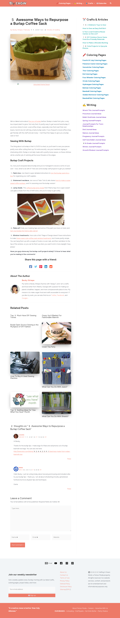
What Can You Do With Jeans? (54, 387)
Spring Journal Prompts (92, 121)
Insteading (70, 611)
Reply (69, 459)
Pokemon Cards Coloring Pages (95, 64)
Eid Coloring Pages (90, 74)
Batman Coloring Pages (92, 88)
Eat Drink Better (90, 611)
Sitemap (63, 589)
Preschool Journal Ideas (92, 114)
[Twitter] (35, 266)
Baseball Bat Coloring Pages (94, 98)
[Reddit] (51, 266)
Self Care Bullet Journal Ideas (94, 140)
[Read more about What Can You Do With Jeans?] (56, 368)
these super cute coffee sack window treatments (33, 238)
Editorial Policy (65, 584)
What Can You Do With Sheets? (55, 416)
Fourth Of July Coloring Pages (94, 60)
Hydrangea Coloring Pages (93, 84)
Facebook (60, 295)
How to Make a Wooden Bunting (95, 43)
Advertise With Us (101, 608)
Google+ (25, 298)
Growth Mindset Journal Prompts (96, 150)
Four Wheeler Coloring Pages (94, 77)
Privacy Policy (64, 581)
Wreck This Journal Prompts (94, 110)
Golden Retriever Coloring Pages (96, 95)
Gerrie (20, 468)
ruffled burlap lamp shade (35, 188)
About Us (63, 572)
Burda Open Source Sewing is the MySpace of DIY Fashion (24, 326)
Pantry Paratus (103, 611)
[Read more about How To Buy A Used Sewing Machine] (25, 362)
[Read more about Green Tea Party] (56, 333)
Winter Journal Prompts (92, 147)
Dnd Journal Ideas (90, 129)
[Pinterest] (40, 266)
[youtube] (56, 563)
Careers (91, 608)
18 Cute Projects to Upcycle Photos (95, 47)
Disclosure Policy (66, 586)
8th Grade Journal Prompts (94, 143)
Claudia (21, 435)
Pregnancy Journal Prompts (93, 136)
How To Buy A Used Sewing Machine (22, 377)
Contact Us (64, 575)
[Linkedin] (45, 266)
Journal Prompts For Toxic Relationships (93, 125)
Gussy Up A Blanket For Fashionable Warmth (52, 316)
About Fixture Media (79, 608)
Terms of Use (65, 578)
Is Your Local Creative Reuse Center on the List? (94, 33)
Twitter (53, 295)
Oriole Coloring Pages (91, 81)
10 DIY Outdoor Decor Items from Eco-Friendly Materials (95, 38)
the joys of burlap (35, 121)
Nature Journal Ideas (91, 133)
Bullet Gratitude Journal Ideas (94, 117)
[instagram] (67, 563)
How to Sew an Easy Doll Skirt (94, 28)
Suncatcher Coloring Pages (93, 67)
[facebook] (61, 563)
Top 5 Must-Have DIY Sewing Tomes (23, 316)
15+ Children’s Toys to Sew (94, 25)
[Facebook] (30, 266)
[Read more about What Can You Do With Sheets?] (56, 403)
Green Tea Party (48, 347)
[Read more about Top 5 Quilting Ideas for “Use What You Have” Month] (25, 399)
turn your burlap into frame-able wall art (24, 231)
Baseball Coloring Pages (92, 91)
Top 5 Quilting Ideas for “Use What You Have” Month (23, 411)
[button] (71, 3)
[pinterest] (72, 563)
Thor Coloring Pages (91, 71)
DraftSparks (79, 611)
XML (68, 589)
